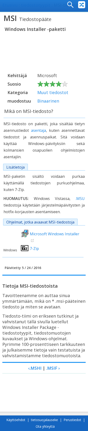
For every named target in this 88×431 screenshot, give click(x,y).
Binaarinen (48, 101)
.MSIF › (53, 368)
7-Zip (34, 248)
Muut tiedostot (52, 92)
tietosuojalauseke (44, 420)
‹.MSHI (35, 368)
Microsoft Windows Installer (54, 233)
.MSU (80, 198)
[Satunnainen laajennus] (81, 4)
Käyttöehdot (15, 420)
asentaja (38, 130)
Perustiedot (72, 420)
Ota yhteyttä (45, 426)
